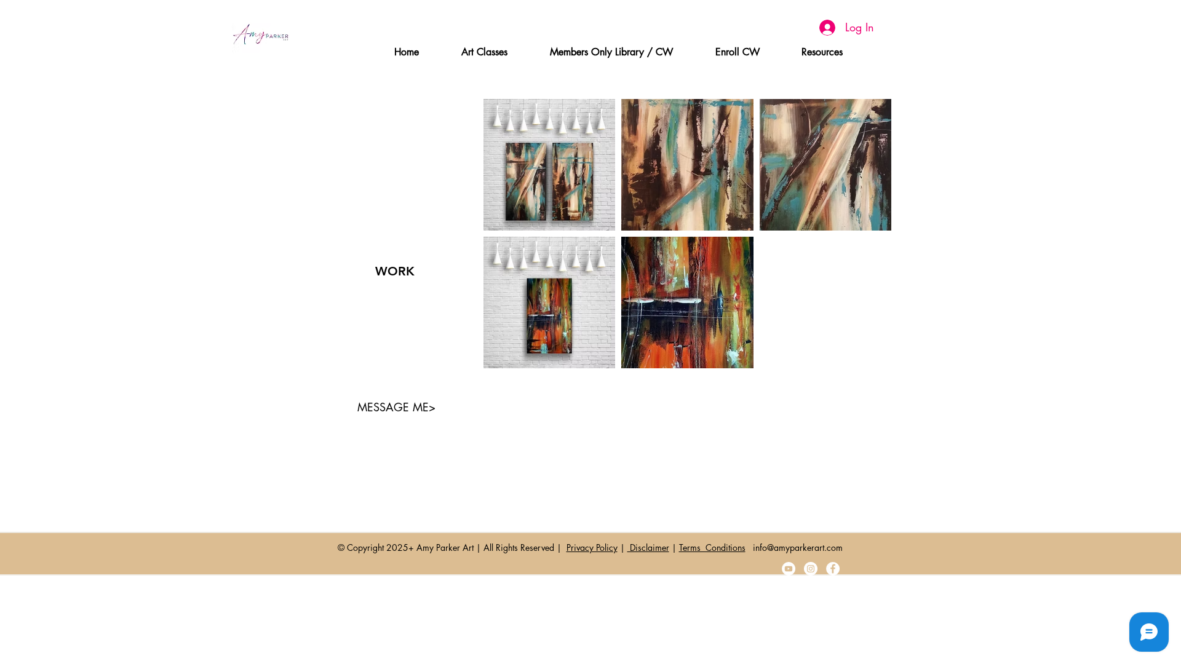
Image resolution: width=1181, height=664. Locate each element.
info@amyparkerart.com (798, 547)
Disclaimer (648, 547)
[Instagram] (810, 568)
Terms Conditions (712, 547)
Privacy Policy (592, 547)
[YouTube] (788, 568)
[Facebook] (833, 568)
